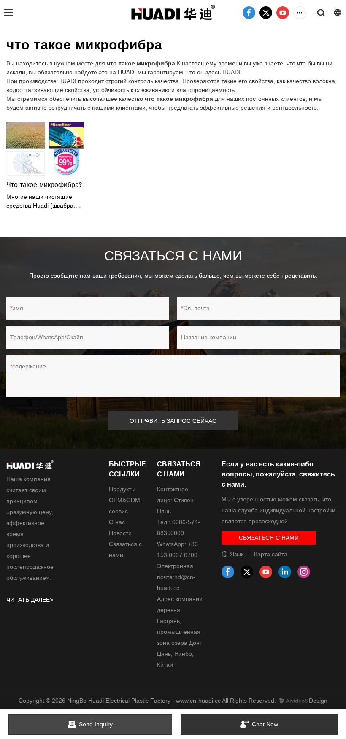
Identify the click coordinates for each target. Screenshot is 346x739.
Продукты (122, 489)
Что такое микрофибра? (44, 185)
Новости (120, 533)
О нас (117, 522)
